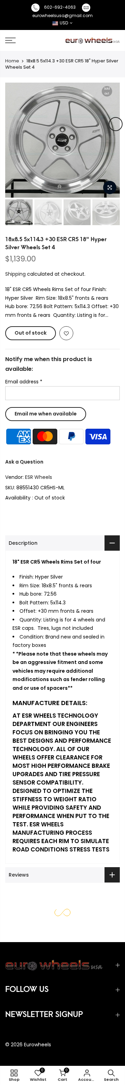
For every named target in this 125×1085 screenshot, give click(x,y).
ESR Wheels (38, 477)
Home (12, 61)
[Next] (116, 124)
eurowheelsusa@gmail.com (62, 15)
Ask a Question (24, 461)
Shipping (15, 273)
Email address (23, 381)
